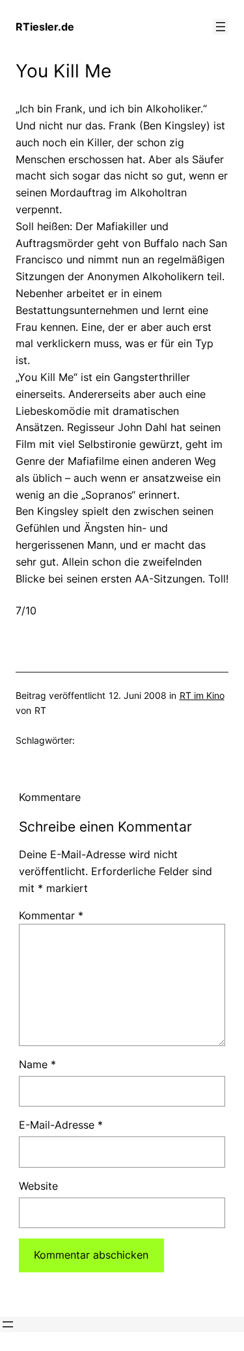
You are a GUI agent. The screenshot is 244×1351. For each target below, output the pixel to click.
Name (37, 1064)
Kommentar (51, 915)
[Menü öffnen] (220, 26)
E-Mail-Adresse (61, 1124)
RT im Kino (202, 695)
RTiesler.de (45, 26)
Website (38, 1185)
